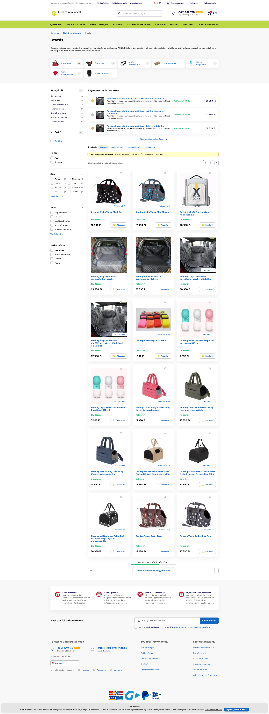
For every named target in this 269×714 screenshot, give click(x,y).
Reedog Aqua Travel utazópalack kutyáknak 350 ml (197, 341)
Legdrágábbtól (134, 147)
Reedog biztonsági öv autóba (151, 340)
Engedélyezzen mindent (236, 710)
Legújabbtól (150, 147)
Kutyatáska (66, 96)
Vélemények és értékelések (206, 675)
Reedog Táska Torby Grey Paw (195, 536)
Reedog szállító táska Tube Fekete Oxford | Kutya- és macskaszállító (197, 472)
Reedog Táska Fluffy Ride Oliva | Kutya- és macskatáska (196, 408)
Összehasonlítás (177, 3)
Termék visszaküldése (203, 647)
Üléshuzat (66, 100)
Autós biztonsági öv (66, 104)
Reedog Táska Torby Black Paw (107, 212)
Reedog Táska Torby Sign (149, 536)
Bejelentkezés (210, 3)
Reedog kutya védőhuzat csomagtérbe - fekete (149, 277)
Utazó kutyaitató (66, 113)
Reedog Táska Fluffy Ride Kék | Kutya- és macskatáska (107, 472)
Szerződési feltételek (150, 670)
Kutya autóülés (66, 121)
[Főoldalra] (66, 13)
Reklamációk (147, 653)
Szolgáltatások (136, 3)
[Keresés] (119, 13)
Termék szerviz (200, 653)
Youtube (85, 670)
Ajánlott (103, 147)
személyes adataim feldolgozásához (192, 627)
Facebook (101, 670)
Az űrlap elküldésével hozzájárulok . (174, 627)
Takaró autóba (66, 109)
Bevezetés (54, 33)
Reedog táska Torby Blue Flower (152, 212)
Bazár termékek (200, 659)
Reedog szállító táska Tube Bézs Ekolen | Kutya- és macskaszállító (153, 472)
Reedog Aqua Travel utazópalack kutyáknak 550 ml (108, 408)
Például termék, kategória (135, 13)
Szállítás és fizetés (119, 3)
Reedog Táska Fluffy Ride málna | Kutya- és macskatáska (153, 408)
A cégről (145, 664)
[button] (153, 139)
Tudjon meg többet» (213, 710)
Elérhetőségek (103, 3)
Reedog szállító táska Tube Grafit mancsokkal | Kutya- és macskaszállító (108, 538)
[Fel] (90, 570)
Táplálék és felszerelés (72, 33)
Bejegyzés (194, 3)
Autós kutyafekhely (66, 117)
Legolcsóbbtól (117, 147)
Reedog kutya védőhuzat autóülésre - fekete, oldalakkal (135, 126)
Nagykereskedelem (202, 664)
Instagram (117, 670)
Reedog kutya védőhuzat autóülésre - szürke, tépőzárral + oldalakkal (107, 343)
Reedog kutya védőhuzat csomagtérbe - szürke (104, 277)
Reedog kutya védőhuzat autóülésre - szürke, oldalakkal (135, 98)
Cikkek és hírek (200, 670)
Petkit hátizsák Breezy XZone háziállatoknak (195, 213)
